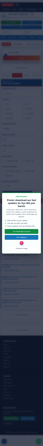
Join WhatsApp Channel (21, 231)
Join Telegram (21, 237)
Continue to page (21, 248)
